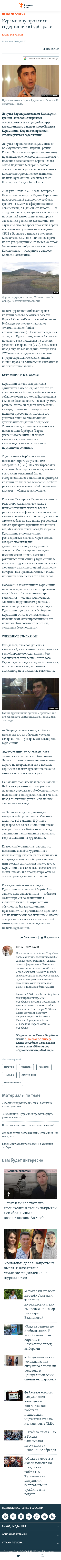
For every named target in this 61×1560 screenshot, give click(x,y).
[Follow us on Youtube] (5, 1516)
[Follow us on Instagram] (13, 1516)
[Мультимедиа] (19, 1556)
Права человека (13, 14)
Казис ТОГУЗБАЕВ (13, 34)
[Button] (51, 49)
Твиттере (46, 1039)
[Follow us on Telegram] (29, 1516)
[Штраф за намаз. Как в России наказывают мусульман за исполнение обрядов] (13, 1435)
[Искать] (42, 1556)
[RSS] (52, 1516)
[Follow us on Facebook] (21, 1516)
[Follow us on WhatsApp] (36, 1516)
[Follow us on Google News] (44, 1516)
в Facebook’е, (32, 1039)
